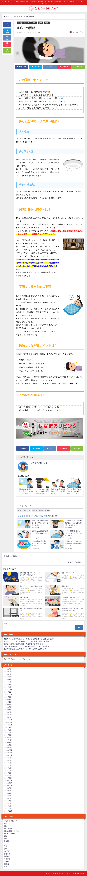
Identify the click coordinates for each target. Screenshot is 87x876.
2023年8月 (8, 760)
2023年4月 (8, 770)
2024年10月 (8, 725)
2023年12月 (8, 750)
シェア (7, 26)
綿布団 (6, 851)
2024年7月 (8, 732)
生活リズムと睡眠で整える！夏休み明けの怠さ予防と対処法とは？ (29, 639)
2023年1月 (8, 778)
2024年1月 (8, 747)
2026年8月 (8, 669)
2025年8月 (8, 699)
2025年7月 (8, 702)
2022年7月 (8, 793)
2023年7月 (8, 763)
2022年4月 (8, 801)
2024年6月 (8, 735)
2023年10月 (8, 755)
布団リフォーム (9, 833)
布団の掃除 (8, 828)
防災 (5, 866)
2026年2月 (8, 684)
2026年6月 (8, 674)
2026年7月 (8, 672)
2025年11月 (8, 692)
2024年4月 (8, 740)
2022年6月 (8, 796)
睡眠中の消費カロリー (14, 556)
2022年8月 (8, 791)
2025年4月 (8, 709)
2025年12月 (8, 689)
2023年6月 (8, 765)
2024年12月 (8, 720)
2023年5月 (8, 768)
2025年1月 (8, 717)
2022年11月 (8, 783)
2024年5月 (8, 737)
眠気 (5, 846)
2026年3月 (8, 682)
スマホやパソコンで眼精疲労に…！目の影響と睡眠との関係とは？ (29, 641)
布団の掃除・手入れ (11, 831)
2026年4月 (8, 679)
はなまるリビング (23, 23)
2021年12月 (8, 811)
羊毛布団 (7, 854)
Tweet (7, 32)
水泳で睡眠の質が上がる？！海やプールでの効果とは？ (25, 649)
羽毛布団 (7, 856)
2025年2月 (8, 715)
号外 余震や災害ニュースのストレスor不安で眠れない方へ (26, 646)
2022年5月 (8, 798)
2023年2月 (8, 775)
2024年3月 (8, 742)
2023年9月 (8, 758)
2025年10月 (8, 694)
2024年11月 (8, 722)
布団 (5, 826)
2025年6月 (8, 704)
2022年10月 (8, 785)
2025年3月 (8, 712)
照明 (41, 510)
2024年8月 (8, 730)
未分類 (6, 841)
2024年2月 (8, 745)
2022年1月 (8, 808)
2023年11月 (8, 753)
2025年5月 (8, 707)
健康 (34, 23)
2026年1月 (8, 687)
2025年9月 (8, 697)
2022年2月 (8, 806)
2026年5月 (8, 677)
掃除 (5, 838)
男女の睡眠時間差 (74, 562)
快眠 (40, 23)
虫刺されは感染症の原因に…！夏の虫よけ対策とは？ (24, 644)
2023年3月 (8, 773)
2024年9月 (8, 727)
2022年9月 (8, 788)
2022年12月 (8, 780)
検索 (5, 623)
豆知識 (6, 864)
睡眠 (46, 23)
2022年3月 (8, 803)
